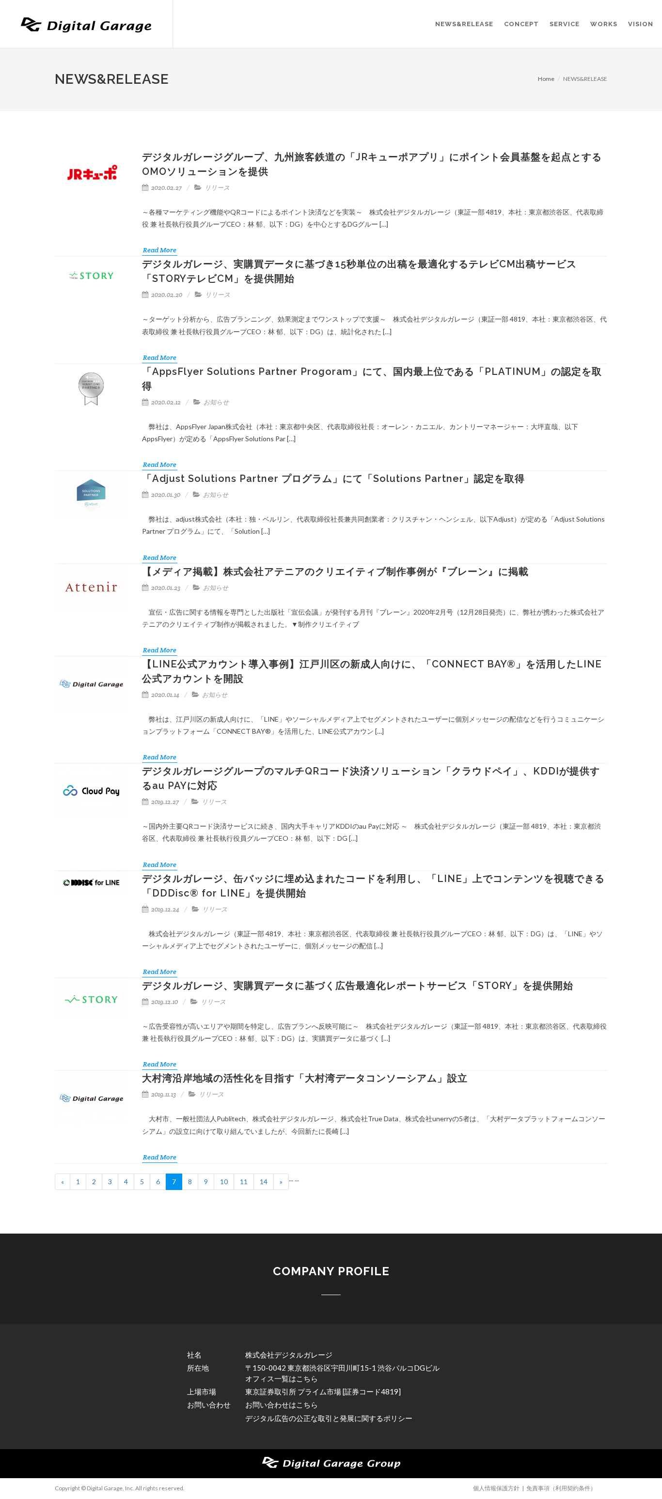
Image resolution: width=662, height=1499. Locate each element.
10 (224, 1181)
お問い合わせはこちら (281, 1404)
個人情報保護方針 (496, 1488)
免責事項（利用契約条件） (561, 1488)
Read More (159, 250)
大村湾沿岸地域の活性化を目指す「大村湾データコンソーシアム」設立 (305, 1078)
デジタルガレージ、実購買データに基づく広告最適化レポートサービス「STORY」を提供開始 (357, 985)
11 (244, 1181)
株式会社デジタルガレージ (288, 1354)
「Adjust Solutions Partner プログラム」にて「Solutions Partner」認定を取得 (333, 478)
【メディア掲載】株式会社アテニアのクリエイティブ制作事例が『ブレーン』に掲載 (335, 571)
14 (264, 1181)
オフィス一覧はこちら (281, 1378)
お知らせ (216, 402)
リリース (217, 188)
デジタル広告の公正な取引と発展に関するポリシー (328, 1418)
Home (546, 78)
